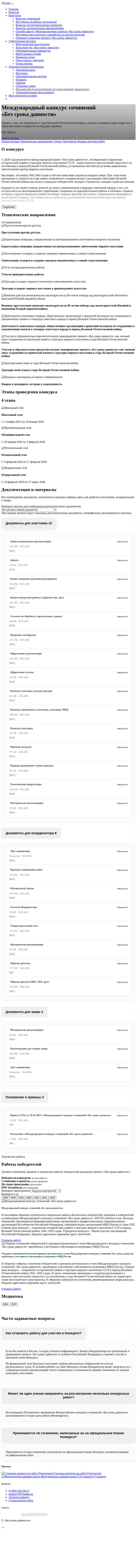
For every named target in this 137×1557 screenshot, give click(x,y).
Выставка (21, 73)
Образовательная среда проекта (35, 92)
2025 (13, 1197)
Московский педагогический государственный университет (52, 89)
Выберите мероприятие (15, 1190)
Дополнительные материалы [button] (26, 66)
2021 (44, 1197)
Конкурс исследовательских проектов (39, 25)
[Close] (2, 1527)
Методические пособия (23, 95)
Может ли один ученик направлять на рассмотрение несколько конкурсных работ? (68, 1395)
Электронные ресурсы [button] (22, 41)
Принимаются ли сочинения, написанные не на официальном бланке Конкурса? (68, 1435)
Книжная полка (25, 57)
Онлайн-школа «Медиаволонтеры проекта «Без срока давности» (55, 31)
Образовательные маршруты (33, 50)
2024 (21, 1197)
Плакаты (21, 79)
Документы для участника (29, 523)
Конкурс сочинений (28, 18)
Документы (69, 141)
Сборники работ (26, 85)
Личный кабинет (19, 1497)
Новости (14, 12)
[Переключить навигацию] (12, 3)
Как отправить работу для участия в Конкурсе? (44, 1333)
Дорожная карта (25, 69)
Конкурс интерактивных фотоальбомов (40, 28)
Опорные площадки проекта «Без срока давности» (46, 37)
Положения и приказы (25, 1097)
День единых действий (30, 60)
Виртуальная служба (28, 53)
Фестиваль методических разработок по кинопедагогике (50, 34)
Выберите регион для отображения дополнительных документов (41, 506)
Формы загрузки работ (91, 141)
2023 (28, 1197)
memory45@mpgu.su (21, 1494)
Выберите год (9, 1194)
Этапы (58, 141)
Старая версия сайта (21, 1500)
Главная (13, 9)
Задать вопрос (24, 63)
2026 (5, 1197)
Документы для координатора (31, 833)
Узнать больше (10, 138)
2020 (52, 1197)
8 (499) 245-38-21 (19, 1490)
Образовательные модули (31, 76)
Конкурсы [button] (15, 15)
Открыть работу (11, 1240)
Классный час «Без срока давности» (38, 47)
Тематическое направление (36, 141)
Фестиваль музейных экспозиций (36, 21)
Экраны (20, 82)
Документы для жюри (24, 1012)
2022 (36, 1197)
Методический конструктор (33, 44)
